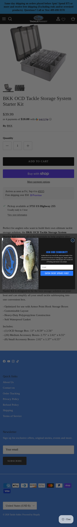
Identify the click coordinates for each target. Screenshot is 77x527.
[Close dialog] (72, 240)
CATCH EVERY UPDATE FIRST (57, 273)
